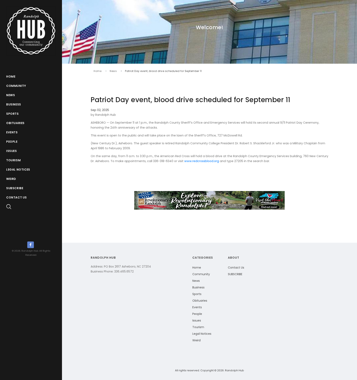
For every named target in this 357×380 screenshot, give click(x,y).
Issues (11, 151)
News (10, 95)
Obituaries (15, 123)
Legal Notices (18, 169)
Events (12, 132)
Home (10, 76)
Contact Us (16, 197)
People (12, 142)
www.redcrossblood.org (201, 161)
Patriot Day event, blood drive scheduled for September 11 (163, 71)
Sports (12, 114)
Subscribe (14, 188)
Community (16, 86)
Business (13, 104)
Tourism (13, 160)
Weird (11, 179)
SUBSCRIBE (235, 274)
